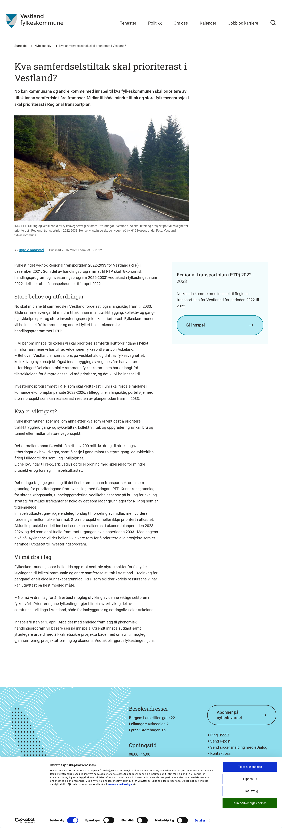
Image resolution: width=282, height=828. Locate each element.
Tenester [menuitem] (128, 23)
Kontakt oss (220, 753)
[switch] (108, 820)
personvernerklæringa (120, 784)
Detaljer (200, 820)
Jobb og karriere (243, 23)
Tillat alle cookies (250, 767)
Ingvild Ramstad (31, 250)
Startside (20, 46)
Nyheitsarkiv (43, 46)
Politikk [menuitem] (155, 23)
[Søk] (273, 23)
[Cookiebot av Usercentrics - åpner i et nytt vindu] (25, 820)
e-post (225, 741)
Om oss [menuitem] (181, 23)
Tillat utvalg (250, 791)
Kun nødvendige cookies (249, 803)
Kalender (208, 23)
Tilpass (248, 779)
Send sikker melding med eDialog (238, 747)
